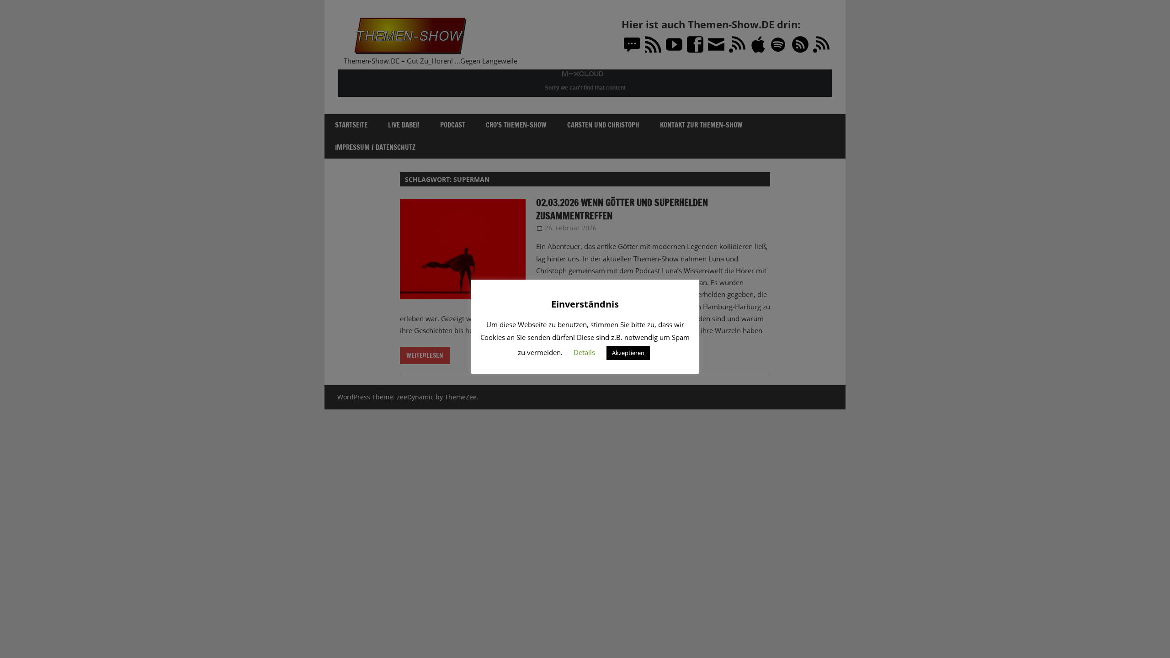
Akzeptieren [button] (628, 353)
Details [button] (584, 352)
